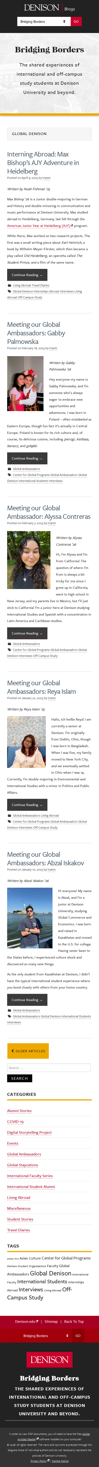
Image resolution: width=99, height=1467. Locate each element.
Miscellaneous (19, 1208)
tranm (46, 178)
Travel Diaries (40, 285)
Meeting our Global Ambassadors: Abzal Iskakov (45, 858)
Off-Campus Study (30, 297)
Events (12, 1143)
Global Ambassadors (26, 469)
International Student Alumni (31, 1186)
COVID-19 (15, 1121)
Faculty (52, 1265)
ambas (10, 1258)
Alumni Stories (19, 1110)
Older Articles (30, 1051)
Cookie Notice (60, 1461)
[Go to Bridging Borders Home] (49, 6)
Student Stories (20, 1219)
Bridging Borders (49, 49)
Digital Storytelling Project (29, 1132)
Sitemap (51, 1321)
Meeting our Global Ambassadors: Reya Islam (41, 687)
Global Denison (23, 291)
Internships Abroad (46, 291)
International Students (33, 481)
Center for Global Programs (31, 475)
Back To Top (74, 1321)
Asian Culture (30, 1258)
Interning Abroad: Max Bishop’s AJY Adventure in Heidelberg (43, 162)
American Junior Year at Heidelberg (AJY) (38, 225)
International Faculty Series (30, 1175)
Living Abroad (22, 285)
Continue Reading (27, 274)
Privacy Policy (39, 1461)
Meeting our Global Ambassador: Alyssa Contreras (48, 512)
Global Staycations (22, 1164)
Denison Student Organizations (26, 1266)
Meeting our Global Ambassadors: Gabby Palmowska (36, 332)
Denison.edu (25, 1321)
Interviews (67, 291)
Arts (17, 1258)
